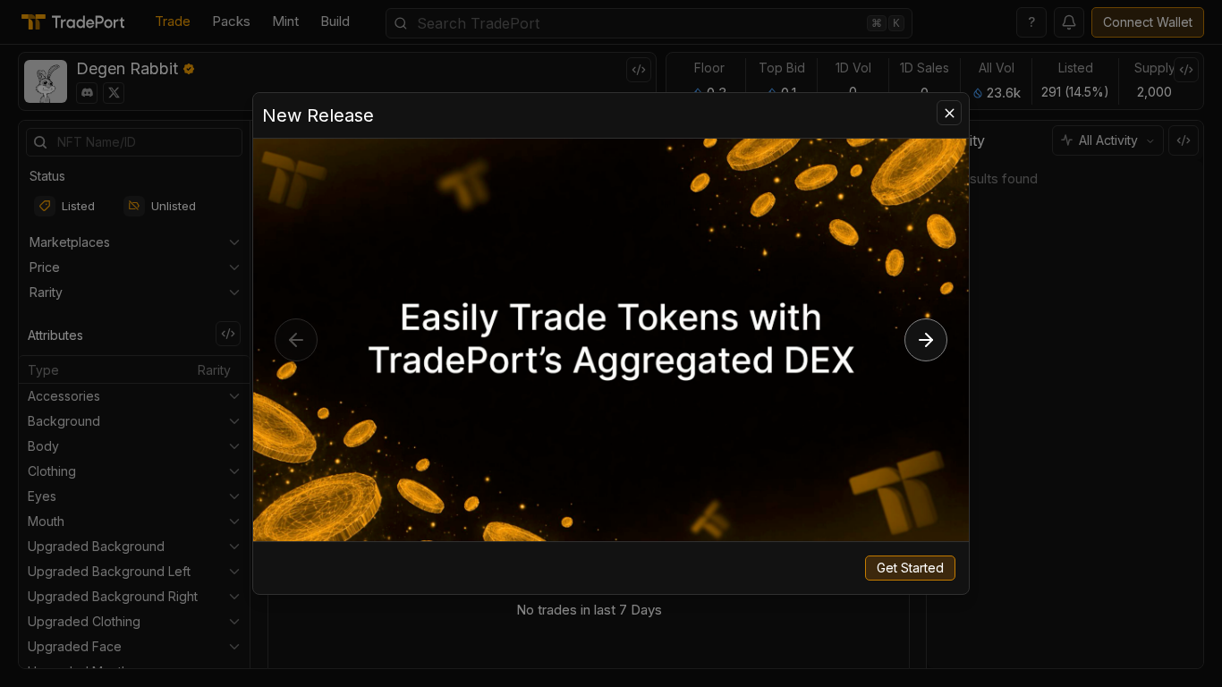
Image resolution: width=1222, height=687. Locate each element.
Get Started (910, 567)
